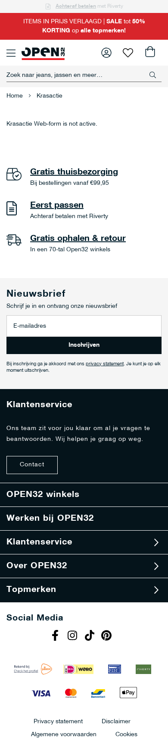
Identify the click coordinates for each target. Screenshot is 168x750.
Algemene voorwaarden (63, 734)
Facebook (56, 636)
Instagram (73, 636)
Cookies (126, 734)
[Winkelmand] (149, 52)
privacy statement (105, 364)
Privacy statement (58, 721)
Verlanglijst (127, 52)
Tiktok (90, 636)
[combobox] (84, 75)
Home (15, 96)
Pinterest (107, 636)
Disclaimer (116, 721)
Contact (32, 465)
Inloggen (106, 52)
